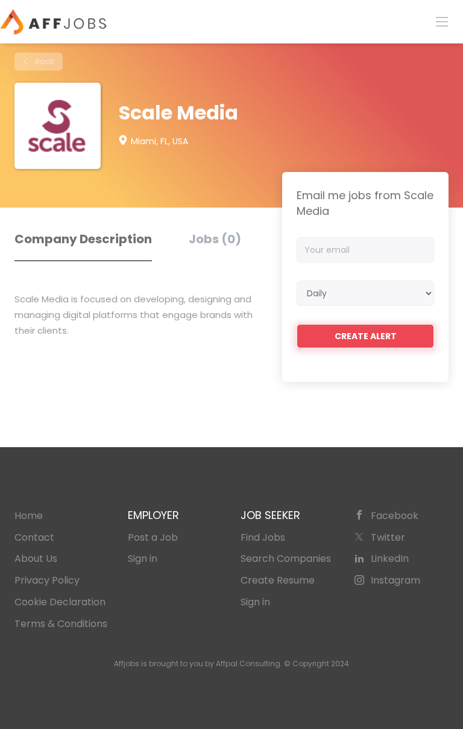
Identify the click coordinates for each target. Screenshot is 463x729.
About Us (35, 558)
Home (28, 516)
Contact (34, 537)
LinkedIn (390, 558)
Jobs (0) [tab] (215, 239)
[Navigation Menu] (442, 21)
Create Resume (278, 580)
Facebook (394, 516)
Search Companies (286, 558)
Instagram (395, 580)
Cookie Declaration (60, 602)
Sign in (142, 558)
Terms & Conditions (60, 624)
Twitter (388, 537)
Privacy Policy (47, 580)
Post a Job (153, 537)
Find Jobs (263, 537)
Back (43, 61)
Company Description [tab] (83, 239)
